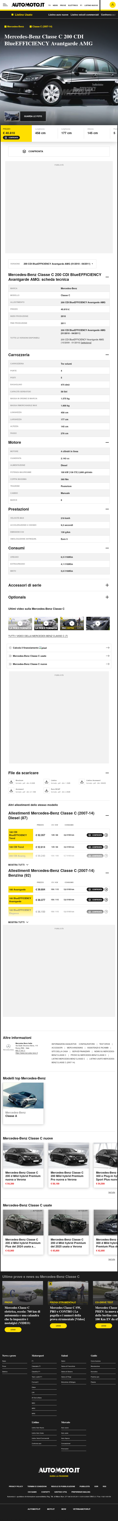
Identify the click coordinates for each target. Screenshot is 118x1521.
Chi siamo (32, 1492)
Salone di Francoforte (68, 1366)
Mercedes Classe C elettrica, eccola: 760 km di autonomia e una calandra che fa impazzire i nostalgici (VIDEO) (22, 1315)
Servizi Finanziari (81, 1051)
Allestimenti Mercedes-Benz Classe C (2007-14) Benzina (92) (51, 873)
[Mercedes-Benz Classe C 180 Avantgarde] (106, 889)
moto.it (51, 1509)
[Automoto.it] (28, 5)
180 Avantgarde (17, 889)
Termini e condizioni (37, 1486)
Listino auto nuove (58, 14)
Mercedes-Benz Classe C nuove (30, 664)
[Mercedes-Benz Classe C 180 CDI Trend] (106, 847)
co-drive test (104, 1302)
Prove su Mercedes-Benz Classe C (89, 1055)
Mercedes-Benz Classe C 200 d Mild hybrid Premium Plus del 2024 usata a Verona (23, 1244)
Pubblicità (85, 1486)
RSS (104, 1486)
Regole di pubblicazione (63, 1486)
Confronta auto (109, 14)
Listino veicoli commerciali (85, 14)
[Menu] (5, 5)
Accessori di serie (24, 585)
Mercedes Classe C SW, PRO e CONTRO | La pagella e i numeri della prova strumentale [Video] (67, 1313)
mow (63, 1509)
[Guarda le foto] (11, 116)
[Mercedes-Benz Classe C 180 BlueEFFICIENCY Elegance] (106, 912)
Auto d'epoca (65, 1438)
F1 (32, 1361)
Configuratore (87, 1044)
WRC (33, 1408)
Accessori (57, 1047)
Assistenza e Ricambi (98, 1047)
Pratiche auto (95, 1377)
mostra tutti (16, 864)
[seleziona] (86, 342)
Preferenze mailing (80, 1492)
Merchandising (75, 1047)
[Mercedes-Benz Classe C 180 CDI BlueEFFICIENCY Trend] (106, 835)
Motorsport (38, 1355)
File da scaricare (23, 772)
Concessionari (65, 1444)
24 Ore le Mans (37, 1398)
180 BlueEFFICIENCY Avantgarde (20, 900)
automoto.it (34, 1509)
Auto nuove (65, 1428)
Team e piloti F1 (37, 1377)
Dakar (34, 1387)
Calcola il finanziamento (26, 647)
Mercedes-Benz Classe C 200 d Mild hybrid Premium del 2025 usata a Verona (68, 1242)
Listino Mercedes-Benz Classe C (68, 1058)
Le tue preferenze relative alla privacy (48, 1519)
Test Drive (104, 1044)
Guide (94, 1355)
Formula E (35, 1382)
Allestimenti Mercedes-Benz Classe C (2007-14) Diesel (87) (51, 815)
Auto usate (64, 1433)
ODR (96, 1486)
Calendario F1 (36, 1366)
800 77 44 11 (20, 1050)
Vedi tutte (111, 1192)
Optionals (17, 597)
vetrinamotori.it (81, 1509)
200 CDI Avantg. (17, 855)
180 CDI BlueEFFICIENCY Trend (18, 835)
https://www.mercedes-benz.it (27, 1053)
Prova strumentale (63, 1302)
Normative (94, 1372)
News (4, 1361)
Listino (35, 1422)
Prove (9, 1302)
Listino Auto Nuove (38, 1428)
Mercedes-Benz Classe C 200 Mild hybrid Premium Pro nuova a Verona (67, 1176)
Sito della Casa (60, 1051)
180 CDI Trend (16, 846)
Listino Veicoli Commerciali (40, 1438)
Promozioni (64, 1449)
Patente (93, 1382)
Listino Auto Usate (38, 1433)
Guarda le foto (33, 116)
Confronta (13, 138)
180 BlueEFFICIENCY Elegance (20, 911)
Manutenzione (95, 1366)
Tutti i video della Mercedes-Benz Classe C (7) (38, 635)
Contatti (45, 1492)
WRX (33, 1414)
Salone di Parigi (66, 1377)
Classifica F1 (36, 1372)
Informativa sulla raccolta (13, 1519)
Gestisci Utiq (60, 1492)
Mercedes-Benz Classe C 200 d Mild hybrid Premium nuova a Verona (23, 1176)
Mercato (65, 1422)
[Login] (113, 5)
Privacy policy (16, 1486)
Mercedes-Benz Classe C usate (29, 656)
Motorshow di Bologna (68, 1382)
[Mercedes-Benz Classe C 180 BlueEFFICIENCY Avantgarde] (106, 900)
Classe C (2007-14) (42, 26)
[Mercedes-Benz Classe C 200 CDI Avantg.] (106, 856)
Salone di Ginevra (67, 1372)
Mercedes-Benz (15, 26)
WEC (33, 1403)
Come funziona (95, 1361)
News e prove (9, 1355)
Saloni (64, 1355)
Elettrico (5, 1372)
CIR (33, 1393)
